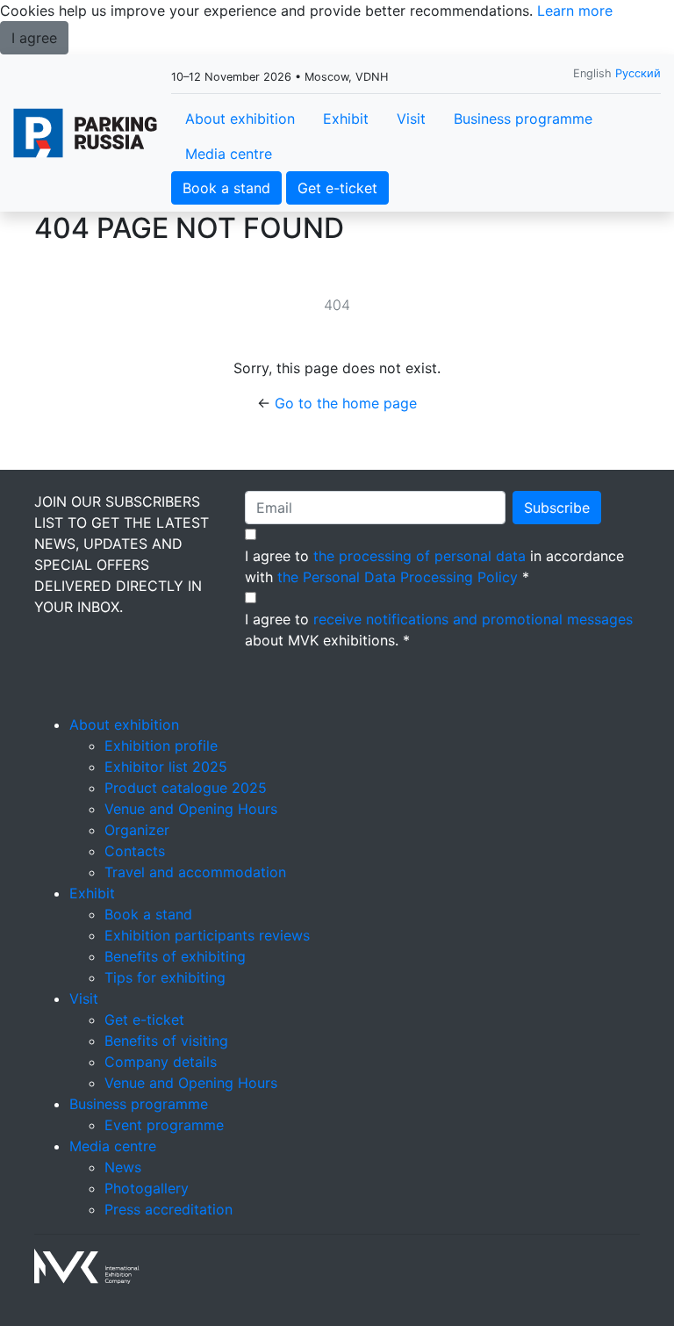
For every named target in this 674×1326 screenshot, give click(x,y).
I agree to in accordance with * (434, 566)
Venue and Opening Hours (190, 809)
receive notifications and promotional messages (473, 619)
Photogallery (146, 1188)
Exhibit (346, 118)
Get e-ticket (337, 188)
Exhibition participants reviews (207, 935)
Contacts (134, 851)
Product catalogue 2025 (185, 787)
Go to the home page (346, 403)
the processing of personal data (419, 556)
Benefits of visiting (166, 1040)
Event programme (164, 1125)
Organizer (136, 830)
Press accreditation (168, 1209)
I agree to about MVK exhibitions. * (439, 629)
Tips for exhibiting (165, 977)
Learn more (575, 10)
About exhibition (240, 118)
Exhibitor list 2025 (165, 766)
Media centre (228, 153)
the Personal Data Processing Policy (397, 577)
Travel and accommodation (195, 872)
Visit (411, 118)
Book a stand (226, 188)
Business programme (523, 118)
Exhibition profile (161, 745)
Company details (160, 1061)
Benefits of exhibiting (175, 956)
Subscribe (557, 507)
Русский (638, 73)
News (122, 1167)
